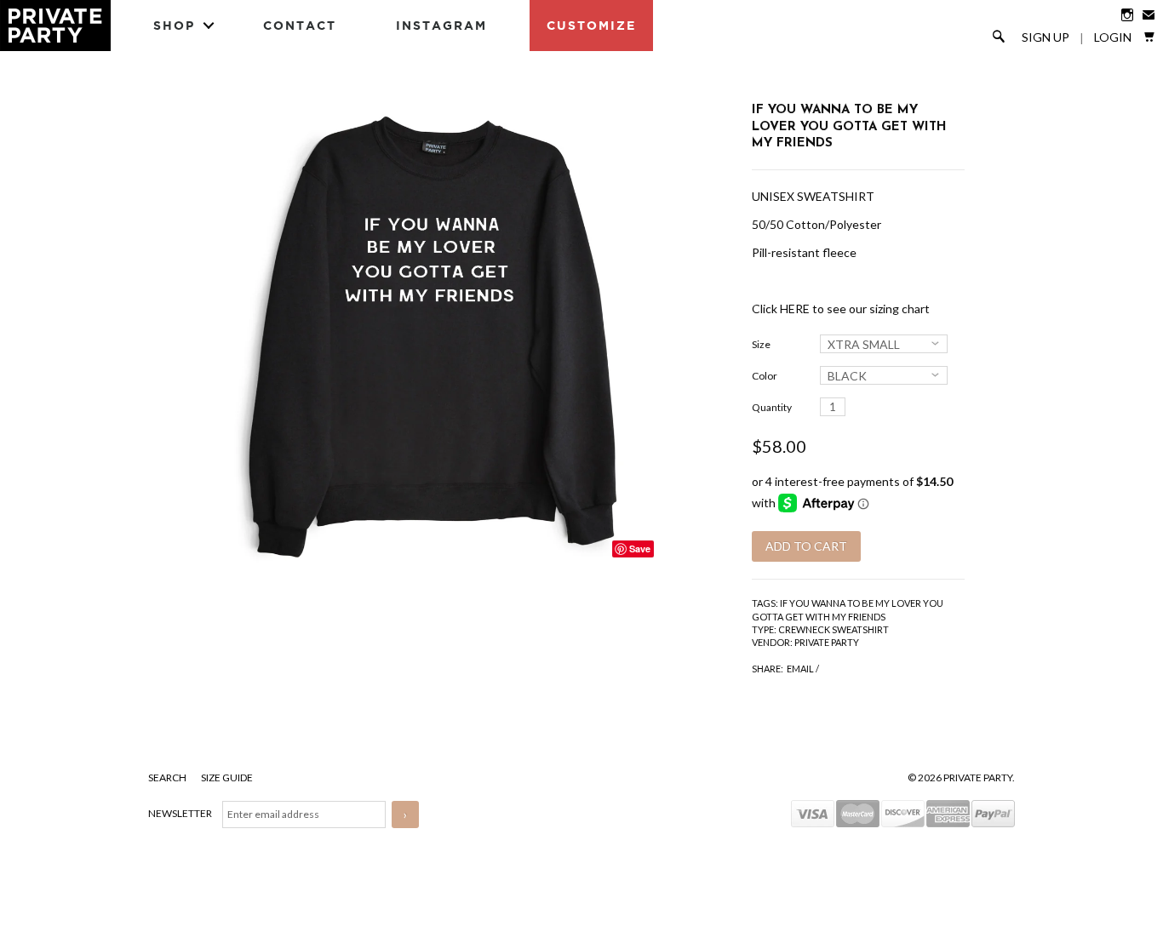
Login (1112, 37)
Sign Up (1045, 37)
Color (764, 375)
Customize (591, 25)
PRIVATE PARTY (826, 642)
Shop (174, 25)
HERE (795, 308)
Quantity (772, 407)
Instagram (441, 25)
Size (761, 344)
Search (168, 777)
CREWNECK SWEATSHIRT (833, 629)
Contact (299, 25)
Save (639, 548)
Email (800, 668)
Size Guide (227, 777)
